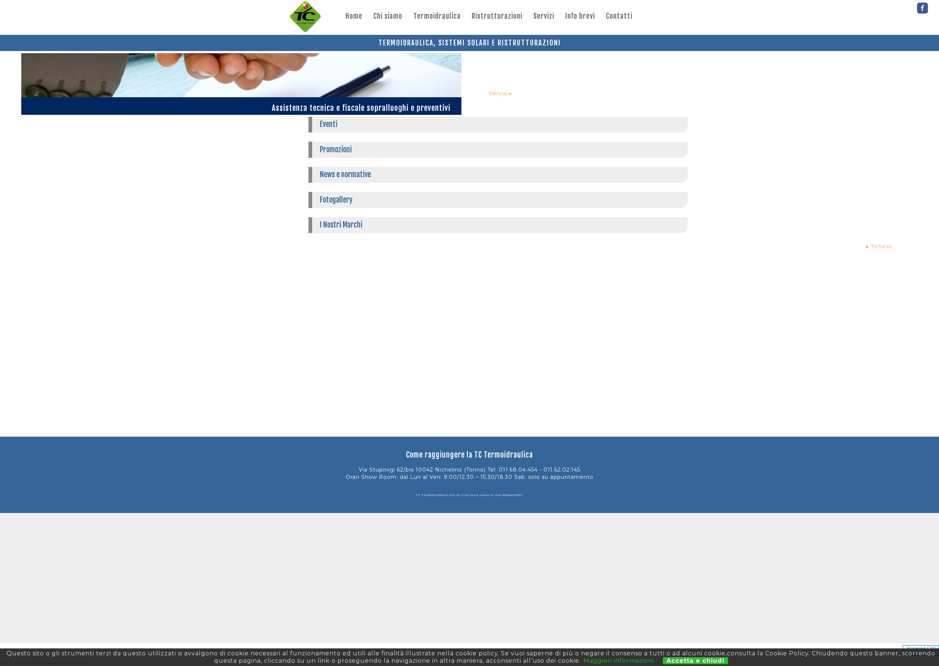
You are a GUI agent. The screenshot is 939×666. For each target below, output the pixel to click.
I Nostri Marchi (341, 224)
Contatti (619, 16)
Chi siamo (387, 16)
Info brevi (580, 16)
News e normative (345, 174)
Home (354, 16)
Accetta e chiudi (695, 660)
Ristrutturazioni (497, 16)
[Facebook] (922, 6)
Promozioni (336, 149)
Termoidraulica (437, 16)
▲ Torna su (878, 246)
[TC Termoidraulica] (305, 17)
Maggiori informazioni (619, 660)
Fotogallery (336, 199)
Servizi (543, 16)
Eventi (328, 124)
